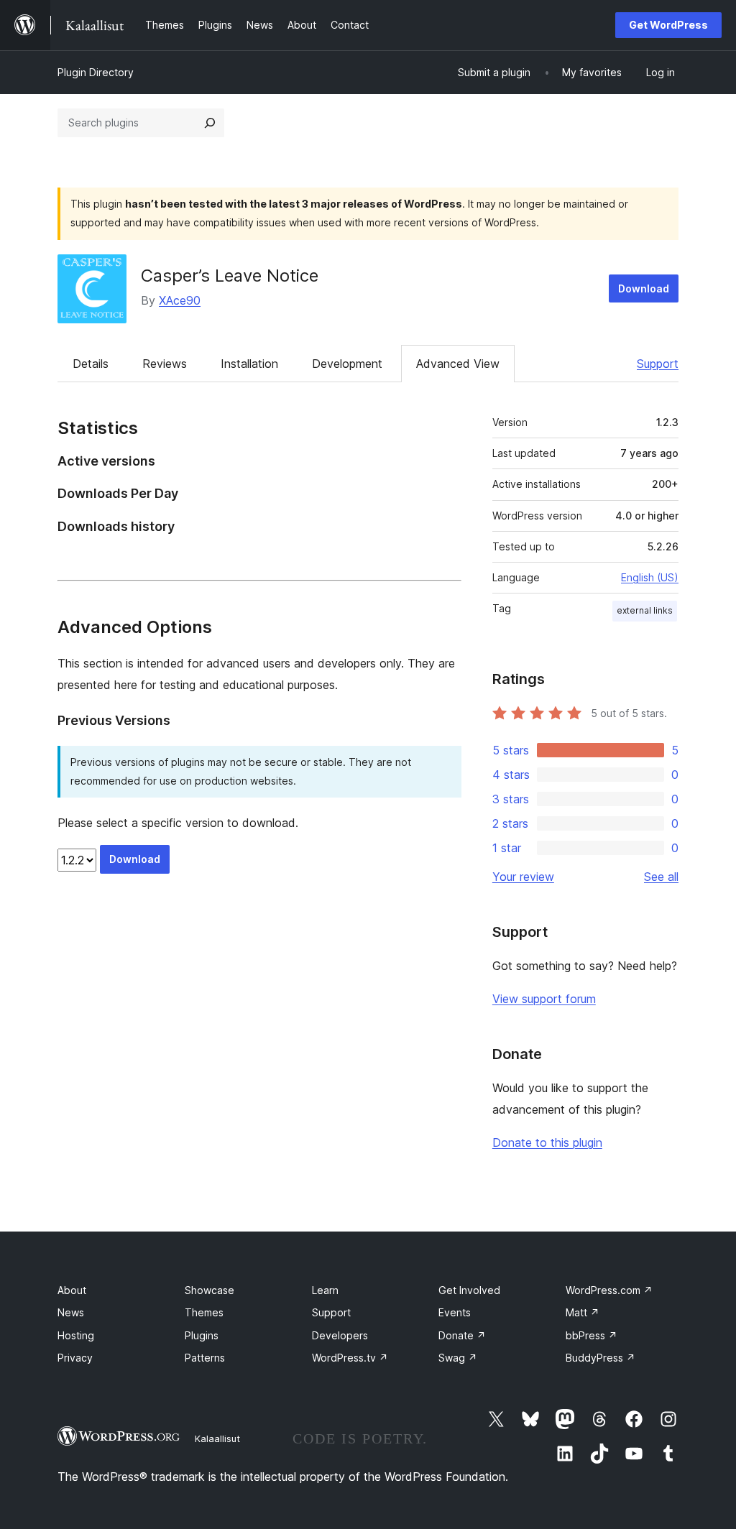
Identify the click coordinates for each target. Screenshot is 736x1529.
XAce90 (180, 300)
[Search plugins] (210, 122)
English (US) (649, 577)
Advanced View (458, 363)
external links (645, 610)
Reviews (164, 363)
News (71, 1312)
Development (347, 363)
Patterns (205, 1358)
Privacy (75, 1358)
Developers (340, 1335)
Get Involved (469, 1290)
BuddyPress (600, 1358)
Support (657, 363)
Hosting (76, 1335)
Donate (462, 1335)
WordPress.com (609, 1290)
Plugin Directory (96, 72)
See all (661, 876)
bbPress (591, 1335)
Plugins (201, 1335)
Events (454, 1312)
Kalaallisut (217, 1438)
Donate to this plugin (547, 1142)
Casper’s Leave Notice (229, 275)
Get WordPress (668, 25)
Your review (523, 876)
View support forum (544, 999)
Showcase (209, 1290)
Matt (582, 1312)
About (72, 1290)
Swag (457, 1358)
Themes (204, 1312)
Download (643, 288)
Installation (249, 363)
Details (91, 363)
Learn (325, 1290)
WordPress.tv (350, 1358)
